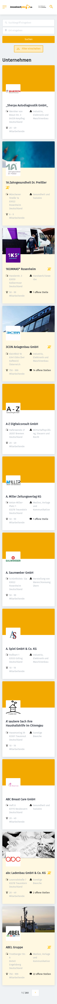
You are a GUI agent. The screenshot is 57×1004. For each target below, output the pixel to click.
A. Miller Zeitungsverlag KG (23, 496)
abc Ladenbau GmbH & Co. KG (26, 873)
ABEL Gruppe (14, 947)
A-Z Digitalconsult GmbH (22, 424)
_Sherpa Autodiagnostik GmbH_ (27, 105)
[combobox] (28, 22)
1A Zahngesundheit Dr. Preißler (26, 182)
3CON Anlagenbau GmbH (22, 347)
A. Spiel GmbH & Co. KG (21, 649)
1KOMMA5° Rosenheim (21, 269)
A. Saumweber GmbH (19, 572)
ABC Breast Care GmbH (20, 799)
